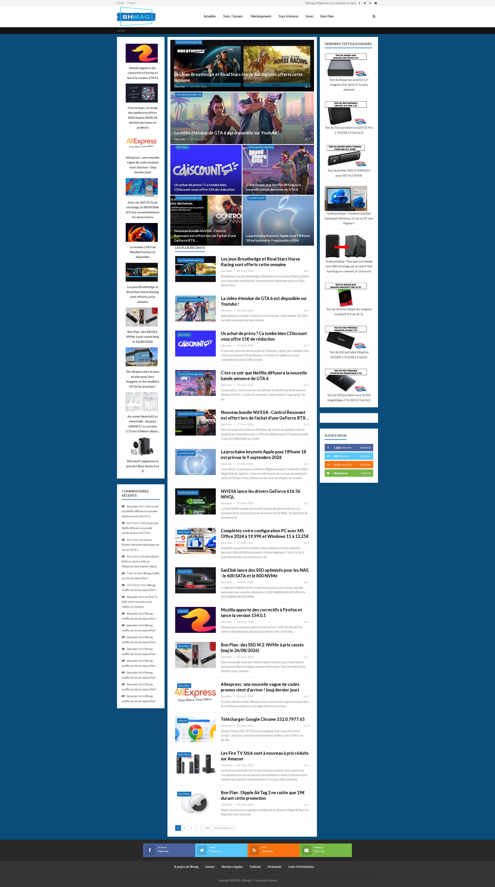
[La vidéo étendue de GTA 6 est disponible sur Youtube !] (242, 118)
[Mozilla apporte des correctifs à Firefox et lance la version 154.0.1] (195, 620)
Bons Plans (327, 16)
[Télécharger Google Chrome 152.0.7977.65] (195, 729)
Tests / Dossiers (233, 16)
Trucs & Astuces (288, 16)
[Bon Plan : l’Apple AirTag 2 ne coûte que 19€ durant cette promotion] (195, 803)
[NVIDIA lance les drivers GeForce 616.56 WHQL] (195, 501)
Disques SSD (184, 571)
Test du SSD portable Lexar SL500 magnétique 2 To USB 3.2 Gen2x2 (349, 397)
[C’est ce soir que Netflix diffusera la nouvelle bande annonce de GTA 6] (278, 170)
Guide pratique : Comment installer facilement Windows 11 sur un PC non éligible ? (349, 218)
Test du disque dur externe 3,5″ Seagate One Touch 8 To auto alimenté (349, 84)
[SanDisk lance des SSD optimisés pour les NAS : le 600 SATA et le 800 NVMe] (195, 580)
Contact (131, 3)
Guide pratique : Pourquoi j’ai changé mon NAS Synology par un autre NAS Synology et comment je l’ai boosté (348, 266)
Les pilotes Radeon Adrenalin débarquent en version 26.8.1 (140, 544)
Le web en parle (257, 197)
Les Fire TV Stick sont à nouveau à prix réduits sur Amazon (139, 601)
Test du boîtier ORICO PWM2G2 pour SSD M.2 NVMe (349, 173)
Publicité (255, 867)
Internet (182, 720)
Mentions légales (232, 867)
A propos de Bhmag (186, 867)
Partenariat (274, 867)
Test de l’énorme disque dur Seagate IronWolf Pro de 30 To (349, 311)
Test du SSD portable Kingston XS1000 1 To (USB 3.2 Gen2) (349, 354)
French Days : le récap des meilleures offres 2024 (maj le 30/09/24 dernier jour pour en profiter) (142, 117)
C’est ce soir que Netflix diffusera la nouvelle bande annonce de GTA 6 (140, 511)
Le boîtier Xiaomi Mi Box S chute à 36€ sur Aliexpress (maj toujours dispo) (140, 561)
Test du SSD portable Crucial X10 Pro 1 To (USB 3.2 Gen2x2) (349, 130)
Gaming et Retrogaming (189, 42)
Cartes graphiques (187, 492)
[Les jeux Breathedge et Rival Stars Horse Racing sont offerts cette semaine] (242, 66)
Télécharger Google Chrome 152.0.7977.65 (263, 719)
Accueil (121, 3)
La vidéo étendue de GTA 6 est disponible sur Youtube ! (226, 132)
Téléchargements (260, 16)
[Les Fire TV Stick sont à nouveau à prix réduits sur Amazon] (195, 763)
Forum (309, 16)
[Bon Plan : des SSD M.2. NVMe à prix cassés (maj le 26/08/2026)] (195, 655)
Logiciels (183, 611)
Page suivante (223, 828)
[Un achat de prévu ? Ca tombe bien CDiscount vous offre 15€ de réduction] (206, 170)
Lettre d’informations (301, 867)
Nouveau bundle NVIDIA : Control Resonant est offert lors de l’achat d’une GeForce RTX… (205, 235)
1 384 (207, 828)
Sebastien (132, 506)
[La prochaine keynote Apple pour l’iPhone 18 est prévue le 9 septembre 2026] (278, 220)
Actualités (210, 16)
